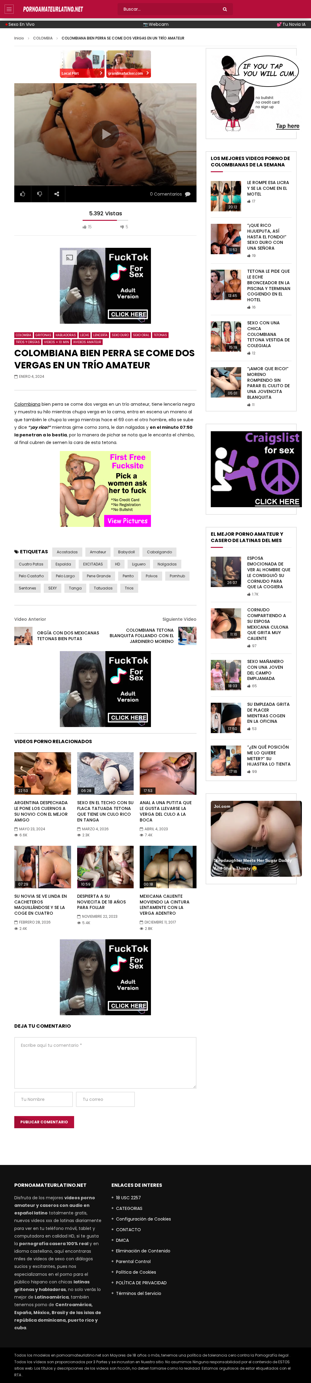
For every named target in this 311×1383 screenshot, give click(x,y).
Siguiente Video (179, 619)
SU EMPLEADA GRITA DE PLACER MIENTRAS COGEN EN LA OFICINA (268, 713)
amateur (98, 552)
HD (117, 564)
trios (129, 588)
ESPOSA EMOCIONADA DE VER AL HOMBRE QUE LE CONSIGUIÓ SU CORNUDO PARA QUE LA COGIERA (268, 572)
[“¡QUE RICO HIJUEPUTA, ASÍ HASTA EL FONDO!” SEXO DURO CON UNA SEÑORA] (226, 239)
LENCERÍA (100, 335)
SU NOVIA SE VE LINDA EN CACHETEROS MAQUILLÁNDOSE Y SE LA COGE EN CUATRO (40, 905)
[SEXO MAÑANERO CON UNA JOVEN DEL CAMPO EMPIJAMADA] (226, 675)
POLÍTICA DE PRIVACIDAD (141, 1283)
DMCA (122, 1240)
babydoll (126, 552)
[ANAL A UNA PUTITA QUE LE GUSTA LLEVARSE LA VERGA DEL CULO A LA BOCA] (168, 773)
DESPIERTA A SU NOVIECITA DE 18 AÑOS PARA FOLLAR (101, 902)
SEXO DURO (120, 335)
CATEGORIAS (129, 1208)
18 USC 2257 (128, 1198)
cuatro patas (31, 564)
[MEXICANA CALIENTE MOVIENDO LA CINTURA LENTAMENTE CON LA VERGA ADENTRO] (168, 867)
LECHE (84, 335)
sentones (27, 588)
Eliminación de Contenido (143, 1251)
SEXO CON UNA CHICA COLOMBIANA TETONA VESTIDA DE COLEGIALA (268, 334)
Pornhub (177, 576)
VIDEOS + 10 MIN (56, 342)
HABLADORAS (66, 335)
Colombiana (27, 404)
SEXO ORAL (141, 335)
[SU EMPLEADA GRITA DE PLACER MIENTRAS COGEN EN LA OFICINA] (226, 718)
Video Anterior (30, 619)
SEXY (52, 588)
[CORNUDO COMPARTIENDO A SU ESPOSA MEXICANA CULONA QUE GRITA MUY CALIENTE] (226, 623)
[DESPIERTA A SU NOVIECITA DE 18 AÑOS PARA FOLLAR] (105, 867)
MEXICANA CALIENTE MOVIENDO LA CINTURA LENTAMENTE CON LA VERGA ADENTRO (165, 905)
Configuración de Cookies (143, 1219)
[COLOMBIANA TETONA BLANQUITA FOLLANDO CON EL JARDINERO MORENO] (187, 636)
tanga (75, 588)
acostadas (67, 552)
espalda (63, 564)
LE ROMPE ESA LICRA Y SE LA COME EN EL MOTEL (268, 188)
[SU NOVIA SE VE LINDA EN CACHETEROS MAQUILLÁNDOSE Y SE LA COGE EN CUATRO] (42, 867)
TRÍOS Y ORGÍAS (28, 342)
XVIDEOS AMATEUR (87, 342)
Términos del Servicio (138, 1293)
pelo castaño (31, 576)
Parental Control (133, 1261)
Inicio (19, 38)
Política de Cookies (136, 1272)
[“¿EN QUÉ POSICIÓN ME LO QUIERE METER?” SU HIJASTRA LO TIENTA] (226, 761)
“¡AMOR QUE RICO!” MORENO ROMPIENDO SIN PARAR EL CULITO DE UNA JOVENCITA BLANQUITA (268, 383)
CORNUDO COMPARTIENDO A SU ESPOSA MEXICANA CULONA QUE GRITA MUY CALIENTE (268, 624)
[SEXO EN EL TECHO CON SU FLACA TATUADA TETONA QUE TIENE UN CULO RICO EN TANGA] (105, 773)
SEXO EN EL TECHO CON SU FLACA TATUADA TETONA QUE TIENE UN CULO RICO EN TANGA (105, 811)
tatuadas (103, 588)
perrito (128, 576)
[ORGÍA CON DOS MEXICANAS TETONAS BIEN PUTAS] (23, 636)
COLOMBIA (43, 38)
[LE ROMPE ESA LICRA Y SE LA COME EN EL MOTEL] (226, 196)
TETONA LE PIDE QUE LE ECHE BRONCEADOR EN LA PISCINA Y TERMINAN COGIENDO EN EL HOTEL (268, 285)
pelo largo (65, 576)
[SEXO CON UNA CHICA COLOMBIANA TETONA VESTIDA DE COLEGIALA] (226, 336)
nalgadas (167, 564)
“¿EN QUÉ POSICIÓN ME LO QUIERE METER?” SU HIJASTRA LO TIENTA (269, 755)
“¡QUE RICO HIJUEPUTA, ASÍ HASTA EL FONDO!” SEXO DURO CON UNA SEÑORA (266, 236)
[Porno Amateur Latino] (53, 9)
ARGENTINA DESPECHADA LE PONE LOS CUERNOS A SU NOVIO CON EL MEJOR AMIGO (41, 811)
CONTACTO (128, 1230)
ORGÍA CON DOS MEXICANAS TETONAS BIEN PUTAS (68, 636)
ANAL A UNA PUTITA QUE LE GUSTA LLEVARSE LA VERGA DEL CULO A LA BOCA (166, 811)
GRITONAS (43, 335)
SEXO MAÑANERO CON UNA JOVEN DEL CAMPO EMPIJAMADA (265, 670)
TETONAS (160, 335)
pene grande (99, 576)
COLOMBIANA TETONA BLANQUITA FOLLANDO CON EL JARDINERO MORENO (142, 636)
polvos (152, 576)
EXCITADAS (93, 564)
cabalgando (159, 552)
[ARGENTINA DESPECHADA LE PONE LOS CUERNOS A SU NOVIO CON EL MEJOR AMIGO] (42, 773)
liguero (138, 564)
